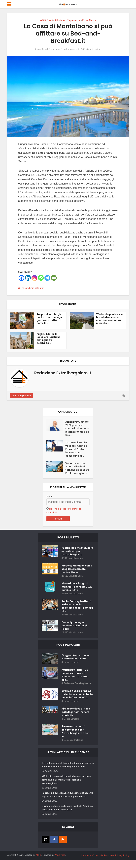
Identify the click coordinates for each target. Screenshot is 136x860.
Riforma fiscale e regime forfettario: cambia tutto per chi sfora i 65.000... (77, 694)
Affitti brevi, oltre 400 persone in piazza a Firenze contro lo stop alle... (75, 674)
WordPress (60, 855)
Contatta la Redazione (103, 855)
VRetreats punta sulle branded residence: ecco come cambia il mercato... (109, 318)
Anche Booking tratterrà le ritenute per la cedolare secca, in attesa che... (77, 606)
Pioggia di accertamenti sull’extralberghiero (76, 657)
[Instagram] (34, 278)
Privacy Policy (122, 855)
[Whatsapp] (41, 278)
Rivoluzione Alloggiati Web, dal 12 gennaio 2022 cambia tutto (77, 587)
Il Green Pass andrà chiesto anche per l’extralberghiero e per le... (75, 731)
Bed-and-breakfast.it (31, 288)
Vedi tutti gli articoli (21, 395)
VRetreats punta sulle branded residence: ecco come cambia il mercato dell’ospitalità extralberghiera (66, 780)
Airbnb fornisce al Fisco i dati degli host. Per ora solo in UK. (76, 712)
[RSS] (63, 839)
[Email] (54, 278)
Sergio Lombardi (71, 662)
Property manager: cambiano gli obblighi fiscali (75, 626)
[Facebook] (21, 278)
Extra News (89, 20)
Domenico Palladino (73, 740)
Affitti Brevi (46, 20)
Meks (38, 855)
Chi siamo (86, 855)
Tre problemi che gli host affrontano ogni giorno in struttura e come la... (50, 318)
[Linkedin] (28, 278)
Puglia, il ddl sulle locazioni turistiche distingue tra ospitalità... (48, 338)
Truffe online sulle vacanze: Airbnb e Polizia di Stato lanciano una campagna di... (76, 449)
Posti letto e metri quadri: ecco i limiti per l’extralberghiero (77, 551)
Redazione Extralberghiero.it (64, 49)
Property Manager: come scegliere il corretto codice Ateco (77, 569)
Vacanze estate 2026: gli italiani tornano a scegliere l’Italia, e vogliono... (77, 468)
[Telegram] (47, 278)
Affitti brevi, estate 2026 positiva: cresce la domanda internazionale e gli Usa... (77, 428)
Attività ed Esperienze (67, 20)
